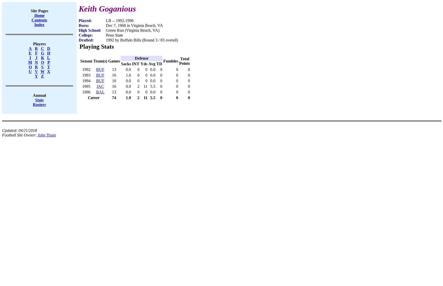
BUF (100, 69)
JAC (100, 86)
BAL (100, 92)
